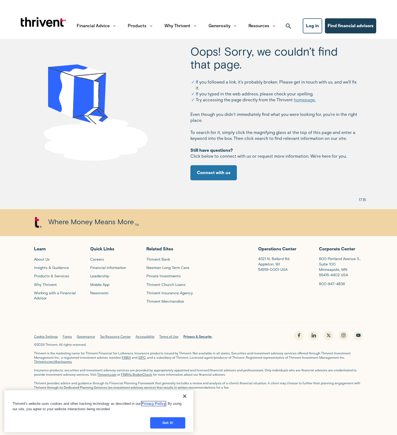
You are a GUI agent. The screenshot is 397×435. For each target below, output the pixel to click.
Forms (67, 336)
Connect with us (213, 172)
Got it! (167, 423)
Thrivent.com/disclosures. (53, 362)
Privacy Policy (154, 404)
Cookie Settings (46, 336)
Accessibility (145, 336)
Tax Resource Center (115, 336)
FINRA (126, 357)
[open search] (288, 25)
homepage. (305, 99)
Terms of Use (169, 336)
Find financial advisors (351, 25)
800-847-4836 (332, 284)
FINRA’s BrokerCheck (136, 374)
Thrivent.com (106, 374)
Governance (86, 336)
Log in (312, 25)
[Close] (185, 396)
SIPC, (142, 357)
